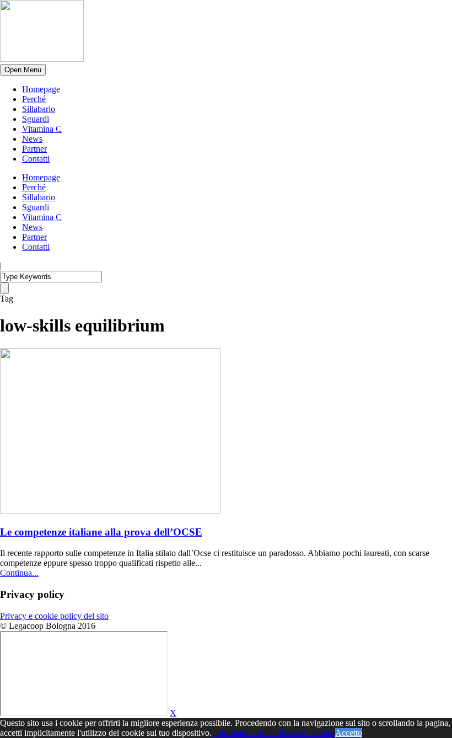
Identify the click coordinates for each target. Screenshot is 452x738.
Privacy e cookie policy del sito (54, 616)
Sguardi (35, 119)
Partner (34, 148)
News (32, 138)
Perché (34, 99)
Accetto (348, 732)
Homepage (41, 89)
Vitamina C (42, 128)
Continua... (19, 572)
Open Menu (22, 70)
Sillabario (38, 109)
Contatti (36, 158)
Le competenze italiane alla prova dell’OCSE (101, 532)
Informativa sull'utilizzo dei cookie (273, 732)
